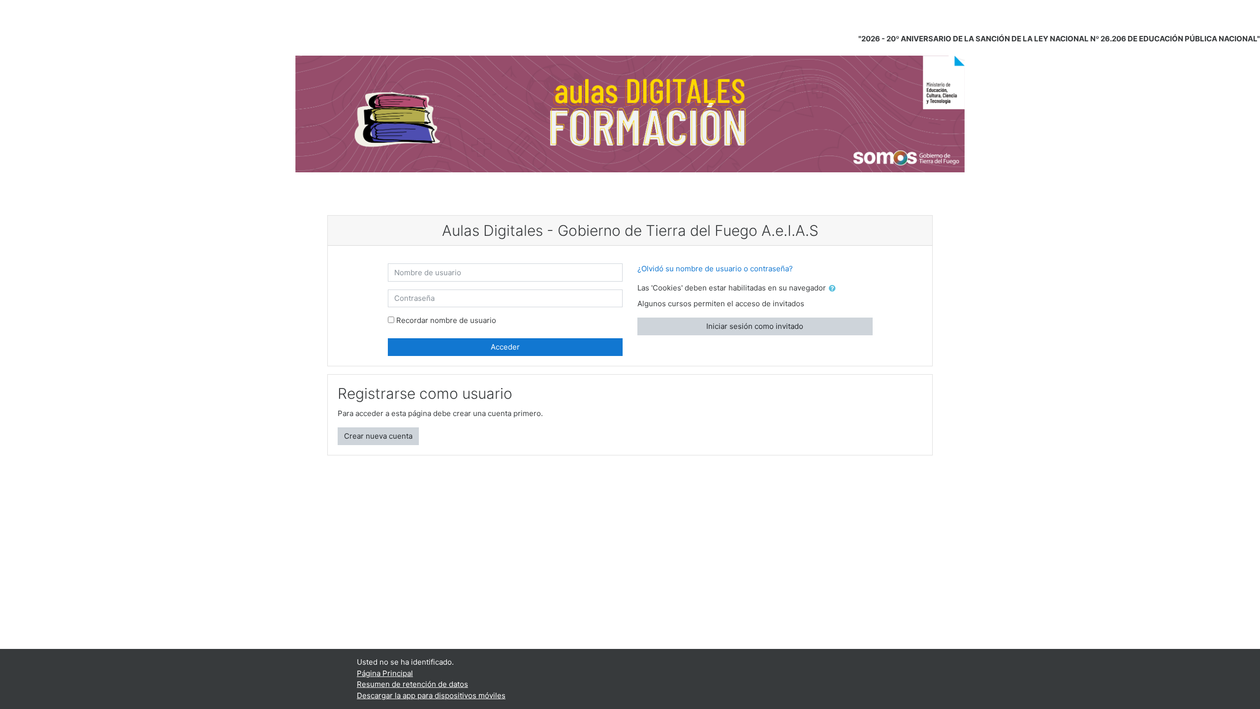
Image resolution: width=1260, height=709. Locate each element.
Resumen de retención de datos (412, 684)
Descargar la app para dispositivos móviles (431, 695)
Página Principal (385, 673)
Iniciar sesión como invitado (754, 326)
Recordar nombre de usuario (446, 320)
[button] (834, 289)
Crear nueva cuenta (378, 436)
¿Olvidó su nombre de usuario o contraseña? (715, 268)
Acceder (505, 347)
